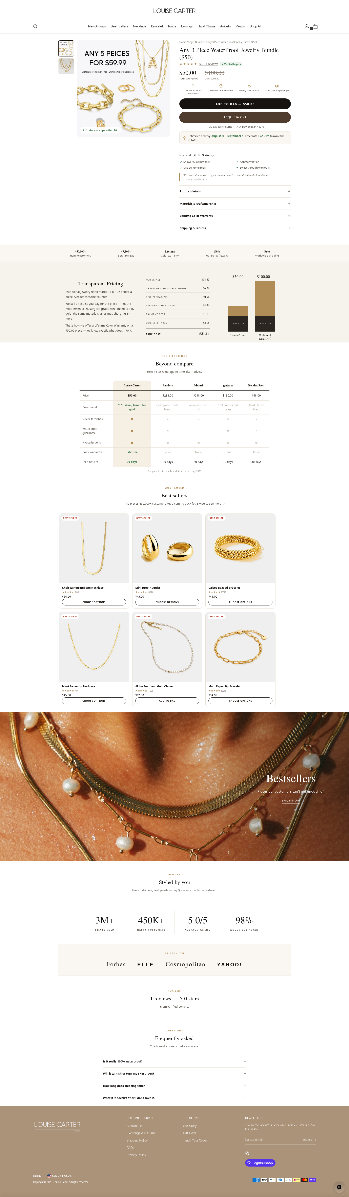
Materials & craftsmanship (198, 204)
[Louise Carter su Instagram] (247, 1154)
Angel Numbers (196, 42)
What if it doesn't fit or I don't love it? (129, 1098)
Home (182, 42)
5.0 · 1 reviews (208, 64)
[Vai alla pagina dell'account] (305, 26)
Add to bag (167, 700)
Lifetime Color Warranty (196, 216)
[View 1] (66, 48)
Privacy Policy (136, 1155)
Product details (190, 191)
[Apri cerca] (35, 26)
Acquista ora (235, 117)
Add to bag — (235, 104)
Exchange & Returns (141, 1133)
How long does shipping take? (124, 1086)
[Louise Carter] (174, 11)
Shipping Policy (137, 1140)
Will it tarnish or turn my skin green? (128, 1073)
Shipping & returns (193, 228)
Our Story (190, 1126)
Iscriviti (309, 1139)
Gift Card (189, 1133)
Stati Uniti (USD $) (62, 1175)
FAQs (130, 1147)
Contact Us (134, 1126)
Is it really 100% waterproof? (123, 1061)
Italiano (37, 1175)
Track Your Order (195, 1140)
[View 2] (66, 66)
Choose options (93, 602)
